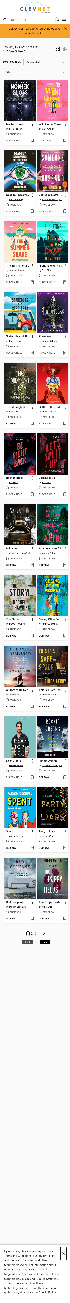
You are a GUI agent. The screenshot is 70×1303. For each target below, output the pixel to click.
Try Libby (12, 29)
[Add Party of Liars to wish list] (64, 848)
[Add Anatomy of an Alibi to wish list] (64, 565)
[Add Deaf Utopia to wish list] (32, 777)
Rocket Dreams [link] (48, 761)
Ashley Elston (48, 553)
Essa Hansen (15, 128)
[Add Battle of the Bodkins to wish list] (64, 423)
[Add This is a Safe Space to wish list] (64, 706)
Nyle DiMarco (16, 765)
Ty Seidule (14, 694)
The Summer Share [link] (17, 265)
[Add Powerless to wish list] (64, 353)
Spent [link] (9, 831)
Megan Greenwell (18, 906)
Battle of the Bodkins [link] (51, 407)
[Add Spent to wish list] (32, 848)
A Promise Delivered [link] (18, 690)
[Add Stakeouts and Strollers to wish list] (32, 353)
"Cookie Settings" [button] (46, 1279)
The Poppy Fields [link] (49, 902)
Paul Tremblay (16, 199)
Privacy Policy (46, 1256)
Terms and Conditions (17, 1256)
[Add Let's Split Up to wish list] (64, 494)
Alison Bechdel (16, 836)
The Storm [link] (12, 619)
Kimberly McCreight (52, 199)
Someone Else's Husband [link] (51, 195)
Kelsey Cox (47, 836)
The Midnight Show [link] (18, 407)
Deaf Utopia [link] (13, 761)
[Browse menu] (64, 19)
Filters (9, 72)
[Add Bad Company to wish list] (32, 919)
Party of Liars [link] (47, 831)
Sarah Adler (48, 128)
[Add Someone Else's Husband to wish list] (64, 211)
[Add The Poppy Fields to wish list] (64, 919)
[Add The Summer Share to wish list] (32, 282)
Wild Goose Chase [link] (50, 124)
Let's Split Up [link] (47, 478)
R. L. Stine (47, 270)
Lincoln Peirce (49, 411)
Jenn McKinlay (16, 270)
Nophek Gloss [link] (14, 124)
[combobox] (27, 19)
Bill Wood (13, 482)
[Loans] (56, 20)
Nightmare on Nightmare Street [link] (51, 265)
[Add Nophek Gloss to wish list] (32, 141)
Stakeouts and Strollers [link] (18, 336)
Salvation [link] (12, 548)
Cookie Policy (47, 1292)
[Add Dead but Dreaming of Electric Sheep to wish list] (32, 211)
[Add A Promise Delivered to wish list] (32, 706)
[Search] (5, 19)
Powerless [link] (45, 336)
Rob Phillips (15, 341)
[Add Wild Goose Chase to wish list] (64, 141)
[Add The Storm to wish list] (32, 636)
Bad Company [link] (14, 902)
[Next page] (44, 934)
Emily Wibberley (50, 624)
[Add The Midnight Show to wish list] (32, 423)
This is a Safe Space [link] (51, 690)
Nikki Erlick (47, 906)
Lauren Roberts (49, 341)
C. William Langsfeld (19, 553)
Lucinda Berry (49, 694)
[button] (57, 50)
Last (45, 942)
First (27, 942)
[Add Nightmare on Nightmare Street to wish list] (64, 282)
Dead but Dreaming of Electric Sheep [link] (18, 195)
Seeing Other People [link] (51, 619)
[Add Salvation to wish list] (32, 565)
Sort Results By (12, 62)
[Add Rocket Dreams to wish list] (64, 777)
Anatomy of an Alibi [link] (51, 548)
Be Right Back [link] (14, 478)
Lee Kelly (13, 411)
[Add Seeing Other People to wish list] (64, 636)
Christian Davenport (52, 765)
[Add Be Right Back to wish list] (32, 494)
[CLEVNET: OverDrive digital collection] (35, 7)
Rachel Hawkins (17, 624)
